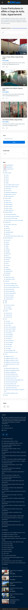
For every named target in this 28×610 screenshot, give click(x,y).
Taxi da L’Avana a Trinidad (10, 329)
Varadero (7, 226)
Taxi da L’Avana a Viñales (10, 330)
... (19, 64)
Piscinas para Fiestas (9, 297)
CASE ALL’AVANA (7, 172)
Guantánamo (7, 273)
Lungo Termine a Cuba (9, 277)
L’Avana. (7, 175)
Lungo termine (7, 275)
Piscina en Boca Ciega (9, 289)
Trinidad (7, 248)
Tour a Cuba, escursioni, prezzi (9, 555)
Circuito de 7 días (8, 317)
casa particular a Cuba (16, 419)
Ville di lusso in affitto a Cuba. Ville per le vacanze (13, 541)
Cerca (14, 142)
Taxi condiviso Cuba (9, 323)
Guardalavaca (8, 269)
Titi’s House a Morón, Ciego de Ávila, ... (13, 119)
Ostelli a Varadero (8, 206)
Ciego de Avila (8, 253)
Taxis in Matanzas (8, 336)
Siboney (6, 180)
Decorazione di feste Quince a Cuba (12, 385)
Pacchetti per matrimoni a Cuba (11, 374)
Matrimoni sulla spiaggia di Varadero (12, 370)
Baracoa (7, 255)
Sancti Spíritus (8, 257)
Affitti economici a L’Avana (10, 194)
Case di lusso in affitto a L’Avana (11, 285)
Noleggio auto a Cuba (9, 356)
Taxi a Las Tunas (8, 346)
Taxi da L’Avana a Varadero (10, 327)
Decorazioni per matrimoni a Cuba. (12, 376)
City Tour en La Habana (9, 305)
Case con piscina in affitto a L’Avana (12, 287)
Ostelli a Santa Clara (9, 210)
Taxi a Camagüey (8, 344)
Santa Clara (7, 261)
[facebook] (4, 406)
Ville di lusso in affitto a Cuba (10, 283)
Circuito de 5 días (8, 315)
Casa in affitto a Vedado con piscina (12, 184)
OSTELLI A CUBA (7, 198)
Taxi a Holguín (8, 348)
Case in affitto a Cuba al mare (11, 224)
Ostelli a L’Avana (8, 202)
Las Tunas (7, 265)
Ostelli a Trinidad (8, 208)
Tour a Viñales (8, 307)
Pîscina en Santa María (9, 291)
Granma (6, 263)
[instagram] (8, 406)
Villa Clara (7, 259)
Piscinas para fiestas (7, 551)
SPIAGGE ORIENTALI (8, 212)
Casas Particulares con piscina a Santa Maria (14, 220)
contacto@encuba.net (8, 428)
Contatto (6, 395)
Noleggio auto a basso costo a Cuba (12, 362)
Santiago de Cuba (8, 271)
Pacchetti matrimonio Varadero (11, 381)
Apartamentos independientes (11, 192)
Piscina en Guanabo (7, 549)
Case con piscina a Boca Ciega (11, 218)
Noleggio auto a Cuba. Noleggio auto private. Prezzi (14, 532)
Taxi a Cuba (7, 321)
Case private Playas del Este (10, 214)
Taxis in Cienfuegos (9, 342)
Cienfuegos (7, 249)
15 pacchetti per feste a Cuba (11, 387)
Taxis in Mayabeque (9, 334)
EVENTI (5, 366)
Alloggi (5, 300)
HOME (5, 170)
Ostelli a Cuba (8, 200)
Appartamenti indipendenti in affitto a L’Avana (13, 443)
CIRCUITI (6, 310)
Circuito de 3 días (8, 313)
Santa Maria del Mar (9, 232)
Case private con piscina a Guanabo (12, 216)
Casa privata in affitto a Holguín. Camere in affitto (13, 515)
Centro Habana (8, 188)
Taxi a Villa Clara (8, 338)
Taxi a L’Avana (8, 325)
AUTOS (5, 354)
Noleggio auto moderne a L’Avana (11, 360)
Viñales (6, 246)
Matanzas (7, 244)
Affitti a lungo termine (9, 196)
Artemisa (7, 242)
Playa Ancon (7, 234)
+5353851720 (6, 425)
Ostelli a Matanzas (9, 204)
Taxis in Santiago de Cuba (10, 350)
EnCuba (5, 430)
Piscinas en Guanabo (9, 295)
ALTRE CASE (6, 281)
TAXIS (5, 318)
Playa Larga (7, 230)
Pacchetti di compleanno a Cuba (11, 393)
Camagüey (7, 251)
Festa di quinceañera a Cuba (10, 383)
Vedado (6, 182)
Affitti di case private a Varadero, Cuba (11, 475)
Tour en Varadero (8, 309)
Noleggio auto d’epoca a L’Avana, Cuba (11, 536)
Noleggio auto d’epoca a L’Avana (11, 358)
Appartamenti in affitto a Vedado (11, 186)
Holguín (6, 267)
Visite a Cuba (6, 553)
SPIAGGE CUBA (7, 222)
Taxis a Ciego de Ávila (9, 340)
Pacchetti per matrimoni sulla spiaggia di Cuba (14, 379)
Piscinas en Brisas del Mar (10, 293)
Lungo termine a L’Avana (10, 279)
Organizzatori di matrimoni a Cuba (11, 368)
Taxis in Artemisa (8, 332)
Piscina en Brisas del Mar (8, 547)
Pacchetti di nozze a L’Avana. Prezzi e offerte (12, 560)
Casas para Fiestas (9, 298)
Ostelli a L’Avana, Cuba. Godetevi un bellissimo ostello (14, 459)
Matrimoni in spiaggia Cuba (10, 372)
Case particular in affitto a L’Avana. (10, 441)
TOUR (5, 302)
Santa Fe (7, 179)
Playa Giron (7, 228)
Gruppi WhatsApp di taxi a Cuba (11, 352)
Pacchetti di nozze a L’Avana (10, 378)
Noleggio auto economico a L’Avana (12, 364)
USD (3, 32)
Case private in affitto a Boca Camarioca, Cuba (14, 236)
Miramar (7, 177)
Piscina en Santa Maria (8, 545)
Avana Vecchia (8, 190)
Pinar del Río (7, 240)
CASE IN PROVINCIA (8, 237)
